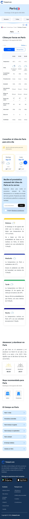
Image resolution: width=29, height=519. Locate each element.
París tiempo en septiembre (11, 430)
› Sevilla (4, 509)
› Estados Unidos (4, 498)
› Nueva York (5, 505)
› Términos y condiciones (17, 491)
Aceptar (15, 210)
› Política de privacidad (20, 495)
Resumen (6, 19)
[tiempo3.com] (7, 2)
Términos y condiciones (18, 210)
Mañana (23, 45)
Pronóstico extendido (10, 418)
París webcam (8, 437)
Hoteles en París (8, 449)
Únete (21, 205)
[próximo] (25, 162)
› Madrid (4, 502)
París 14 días (7, 412)
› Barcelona (5, 494)
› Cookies (16, 498)
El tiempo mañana (9, 443)
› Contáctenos (18, 502)
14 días (17, 19)
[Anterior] (3, 162)
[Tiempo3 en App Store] (22, 480)
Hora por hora (20, 49)
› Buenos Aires (6, 490)
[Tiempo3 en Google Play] (7, 480)
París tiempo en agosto (10, 424)
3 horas (9, 49)
